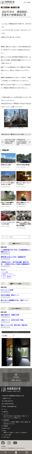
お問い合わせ (7, 437)
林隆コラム (17, 417)
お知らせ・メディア (7, 273)
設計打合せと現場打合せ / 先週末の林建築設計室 (10, 141)
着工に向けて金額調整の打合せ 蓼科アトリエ (14, 300)
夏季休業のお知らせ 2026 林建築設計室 (13, 257)
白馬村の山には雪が (6, 164)
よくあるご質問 (7, 434)
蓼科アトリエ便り (16, 283)
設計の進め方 (18, 416)
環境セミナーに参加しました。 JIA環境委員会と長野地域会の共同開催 (23, 224)
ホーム (5, 409)
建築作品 (6, 411)
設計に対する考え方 (8, 416)
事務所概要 (6, 420)
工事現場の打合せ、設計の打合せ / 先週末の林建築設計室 (21, 142)
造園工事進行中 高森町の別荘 (10, 315)
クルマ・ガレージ (7, 278)
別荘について (25, 416)
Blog (5, 430)
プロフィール (7, 422)
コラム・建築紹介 (7, 276)
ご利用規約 (3, 446)
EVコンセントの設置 (7, 290)
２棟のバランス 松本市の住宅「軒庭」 (12, 320)
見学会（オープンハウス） (9, 275)
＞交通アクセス (6, 398)
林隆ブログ (5, 7)
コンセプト (6, 414)
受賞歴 (13, 422)
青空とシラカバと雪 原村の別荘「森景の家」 (14, 325)
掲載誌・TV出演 (20, 422)
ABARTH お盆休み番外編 (22, 164)
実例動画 (6, 426)
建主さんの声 (7, 428)
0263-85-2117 (8, 401)
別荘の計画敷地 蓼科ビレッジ (10, 295)
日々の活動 (15, 7)
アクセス (12, 423)
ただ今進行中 (16, 308)
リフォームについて (8, 417)
